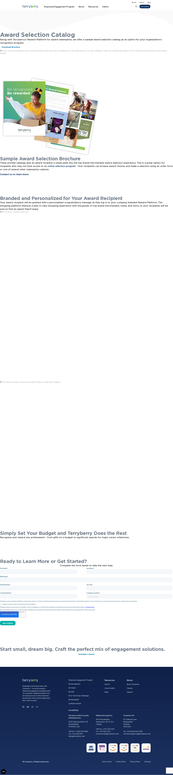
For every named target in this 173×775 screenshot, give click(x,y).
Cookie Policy (121, 762)
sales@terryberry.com (76, 736)
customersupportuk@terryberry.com (137, 734)
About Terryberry (133, 684)
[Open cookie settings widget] (3, 771)
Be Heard (72, 688)
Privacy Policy (135, 762)
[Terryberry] (29, 6)
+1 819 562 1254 (104, 731)
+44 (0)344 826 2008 (134, 731)
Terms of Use (107, 762)
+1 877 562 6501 (108, 729)
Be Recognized (74, 684)
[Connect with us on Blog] (33, 707)
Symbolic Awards (74, 703)
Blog (149, 2)
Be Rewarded (73, 699)
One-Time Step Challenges (78, 696)
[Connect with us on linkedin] (23, 707)
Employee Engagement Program (80, 680)
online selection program (62, 166)
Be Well (71, 692)
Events (107, 684)
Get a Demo (145, 6)
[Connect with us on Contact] (37, 707)
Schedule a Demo (86, 654)
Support (141, 2)
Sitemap (147, 762)
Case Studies (110, 688)
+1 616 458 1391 (76, 734)
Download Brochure (11, 47)
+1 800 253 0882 (81, 731)
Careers (130, 688)
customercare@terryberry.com (107, 734)
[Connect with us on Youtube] (28, 707)
